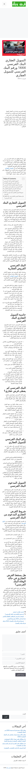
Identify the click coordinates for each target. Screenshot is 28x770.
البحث (24, 714)
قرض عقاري (20, 612)
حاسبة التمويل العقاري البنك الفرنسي (13, 185)
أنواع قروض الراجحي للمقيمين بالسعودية (15, 748)
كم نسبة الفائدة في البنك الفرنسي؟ (14, 614)
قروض (14, 612)
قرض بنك (8, 767)
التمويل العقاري (9, 168)
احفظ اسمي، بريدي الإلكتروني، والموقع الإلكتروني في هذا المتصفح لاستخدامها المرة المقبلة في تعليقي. (13, 668)
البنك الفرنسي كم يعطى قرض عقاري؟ (13, 186)
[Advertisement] (14, 23)
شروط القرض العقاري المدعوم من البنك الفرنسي (13, 193)
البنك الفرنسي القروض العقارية (11, 183)
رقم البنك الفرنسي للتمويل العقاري (12, 188)
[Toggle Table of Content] (22, 179)
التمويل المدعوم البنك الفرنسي (11, 190)
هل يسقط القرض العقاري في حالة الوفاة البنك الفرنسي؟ (14, 197)
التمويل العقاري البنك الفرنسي (11, 181)
